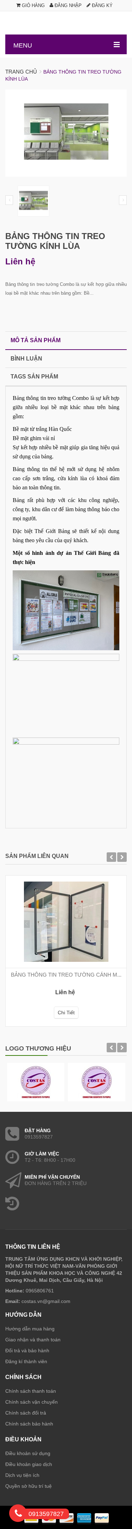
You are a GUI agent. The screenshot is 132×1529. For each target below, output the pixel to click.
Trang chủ (21, 72)
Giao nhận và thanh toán (33, 1339)
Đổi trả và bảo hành (27, 1350)
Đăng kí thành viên (26, 1361)
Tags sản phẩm (34, 377)
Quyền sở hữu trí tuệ (28, 1486)
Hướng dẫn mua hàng (30, 1328)
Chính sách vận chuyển (31, 1402)
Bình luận (26, 359)
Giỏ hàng (32, 5)
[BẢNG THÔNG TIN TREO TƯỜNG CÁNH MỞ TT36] (66, 922)
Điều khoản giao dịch (28, 1464)
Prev (9, 200)
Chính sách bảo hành (29, 1424)
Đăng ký (101, 5)
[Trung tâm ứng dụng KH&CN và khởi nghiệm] (66, 23)
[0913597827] (18, 1514)
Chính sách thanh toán (30, 1391)
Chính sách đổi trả (25, 1413)
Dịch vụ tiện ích (22, 1475)
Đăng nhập (67, 5)
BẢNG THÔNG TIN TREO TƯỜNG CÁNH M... (66, 975)
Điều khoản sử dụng (27, 1453)
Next (123, 200)
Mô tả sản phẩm (36, 340)
